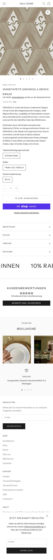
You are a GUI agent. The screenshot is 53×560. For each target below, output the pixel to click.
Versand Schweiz (10, 485)
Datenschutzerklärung (33, 526)
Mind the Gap (9, 85)
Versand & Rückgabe (12, 481)
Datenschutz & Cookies (13, 490)
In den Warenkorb (26, 198)
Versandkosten (18, 97)
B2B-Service (8, 459)
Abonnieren (14, 426)
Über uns (6, 454)
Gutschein (7, 463)
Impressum (8, 499)
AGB (5, 494)
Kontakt (6, 476)
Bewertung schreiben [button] (26, 303)
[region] (26, 377)
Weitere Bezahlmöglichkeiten (26, 213)
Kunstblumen (8, 441)
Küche (5, 450)
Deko (5, 445)
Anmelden (26, 550)
